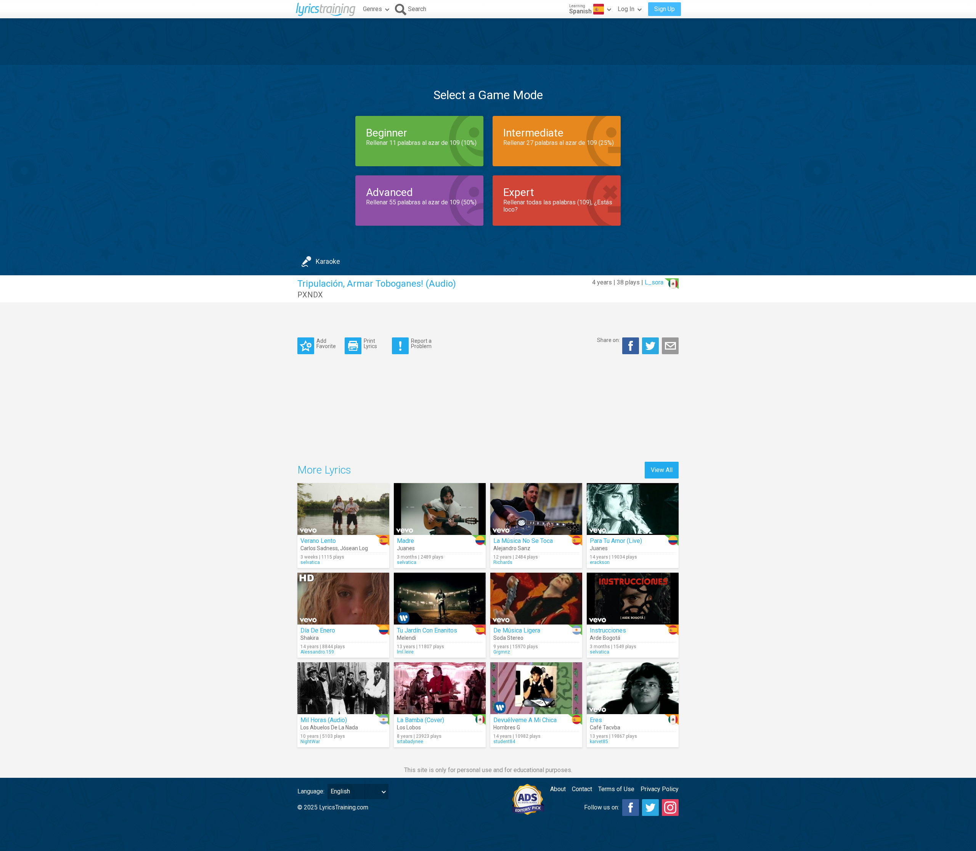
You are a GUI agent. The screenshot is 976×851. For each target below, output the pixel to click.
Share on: (608, 340)
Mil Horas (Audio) (323, 720)
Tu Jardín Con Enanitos (427, 630)
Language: (310, 791)
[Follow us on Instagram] (670, 807)
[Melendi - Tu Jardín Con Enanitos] (440, 599)
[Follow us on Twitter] (650, 807)
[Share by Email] (670, 345)
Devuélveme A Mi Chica (525, 720)
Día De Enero (317, 630)
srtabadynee (410, 741)
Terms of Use (616, 789)
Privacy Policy (659, 789)
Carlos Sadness (319, 548)
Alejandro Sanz (511, 548)
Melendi (406, 638)
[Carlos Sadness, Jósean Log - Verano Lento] (343, 509)
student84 (504, 741)
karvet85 (599, 741)
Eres (596, 720)
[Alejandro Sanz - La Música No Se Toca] (536, 509)
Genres (372, 9)
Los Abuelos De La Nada (329, 727)
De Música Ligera (516, 630)
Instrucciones (608, 630)
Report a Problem (421, 343)
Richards (502, 562)
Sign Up (664, 9)
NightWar (310, 741)
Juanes (406, 548)
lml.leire (405, 652)
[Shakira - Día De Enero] (343, 599)
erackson (600, 562)
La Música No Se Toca (523, 540)
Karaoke (328, 261)
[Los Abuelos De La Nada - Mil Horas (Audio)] (343, 688)
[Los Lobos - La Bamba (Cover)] (440, 688)
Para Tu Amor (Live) (616, 540)
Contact (582, 789)
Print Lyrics (370, 343)
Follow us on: (601, 807)
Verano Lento (318, 540)
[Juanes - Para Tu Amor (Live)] (633, 509)
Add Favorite (326, 343)
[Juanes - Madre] (440, 509)
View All (662, 470)
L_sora (654, 282)
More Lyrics (324, 470)
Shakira (309, 638)
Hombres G (506, 727)
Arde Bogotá (605, 638)
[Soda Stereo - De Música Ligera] (536, 599)
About (558, 789)
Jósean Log (354, 548)
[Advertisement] (488, 41)
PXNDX (310, 294)
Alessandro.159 (317, 652)
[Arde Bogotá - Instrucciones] (633, 599)
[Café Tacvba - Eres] (633, 688)
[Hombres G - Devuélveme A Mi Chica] (536, 688)
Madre (405, 540)
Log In (626, 9)
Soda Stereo (508, 638)
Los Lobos (409, 727)
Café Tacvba (605, 727)
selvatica (310, 562)
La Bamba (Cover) (420, 720)
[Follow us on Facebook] (630, 807)
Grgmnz (501, 652)
